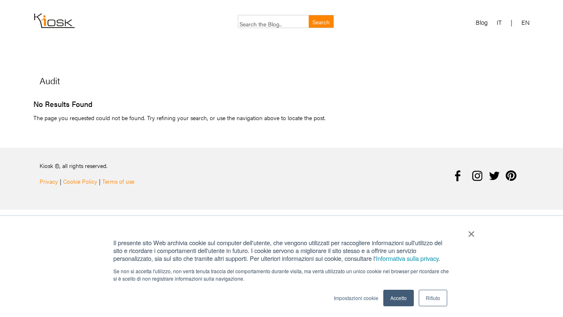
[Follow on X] (493, 175)
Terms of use (118, 181)
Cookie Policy (80, 181)
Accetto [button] (398, 297)
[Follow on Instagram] (477, 175)
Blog (482, 22)
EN (525, 22)
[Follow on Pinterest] (510, 175)
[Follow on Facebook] (460, 175)
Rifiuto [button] (433, 297)
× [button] (471, 231)
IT (499, 22)
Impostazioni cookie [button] (356, 297)
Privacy (49, 181)
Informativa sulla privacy (407, 258)
